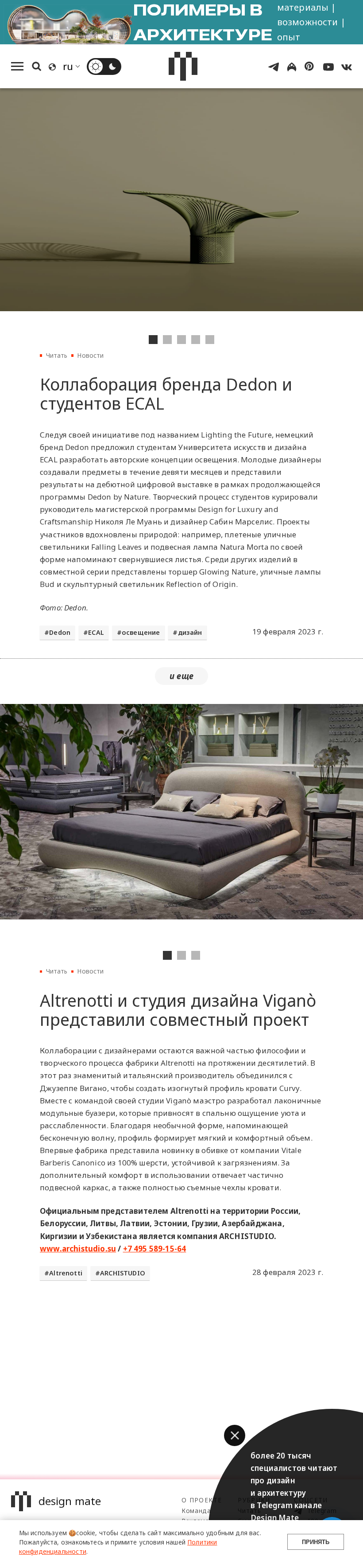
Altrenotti (65, 1273)
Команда (196, 1510)
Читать (57, 355)
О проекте (202, 1500)
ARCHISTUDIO (122, 1273)
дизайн (190, 632)
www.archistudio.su (78, 1248)
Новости (90, 355)
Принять (315, 1542)
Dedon (59, 632)
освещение (141, 632)
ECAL (96, 632)
